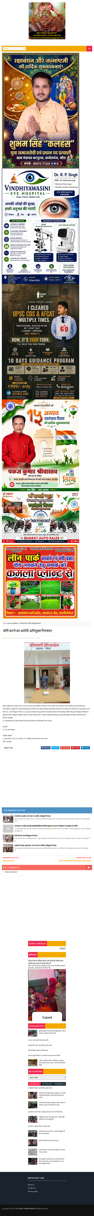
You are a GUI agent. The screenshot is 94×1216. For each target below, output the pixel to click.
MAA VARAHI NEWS (27, 1208)
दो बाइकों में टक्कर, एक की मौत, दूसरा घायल (40, 1045)
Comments (59, 1084)
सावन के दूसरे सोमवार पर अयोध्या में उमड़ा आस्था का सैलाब (44, 1055)
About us (31, 1185)
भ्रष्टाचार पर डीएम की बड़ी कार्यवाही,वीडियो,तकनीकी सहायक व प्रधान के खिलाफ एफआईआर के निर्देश (46, 826)
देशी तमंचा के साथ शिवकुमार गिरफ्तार (26, 835)
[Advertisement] (47, 780)
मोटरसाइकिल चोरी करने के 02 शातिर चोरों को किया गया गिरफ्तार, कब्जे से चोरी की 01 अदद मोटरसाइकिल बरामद (51, 1161)
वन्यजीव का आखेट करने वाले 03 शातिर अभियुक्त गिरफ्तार (32, 816)
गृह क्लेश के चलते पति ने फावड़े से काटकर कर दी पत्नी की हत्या (45, 1112)
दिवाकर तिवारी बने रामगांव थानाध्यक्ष (49, 1140)
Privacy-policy (33, 1191)
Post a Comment (11, 872)
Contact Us (32, 1188)
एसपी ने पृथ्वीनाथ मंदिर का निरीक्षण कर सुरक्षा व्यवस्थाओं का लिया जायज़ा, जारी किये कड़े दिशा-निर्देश (52, 1062)
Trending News (34, 1084)
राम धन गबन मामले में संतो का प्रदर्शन (38, 1040)
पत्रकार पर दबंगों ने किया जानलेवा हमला (39, 1126)
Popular (47, 1084)
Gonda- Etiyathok (12, 623)
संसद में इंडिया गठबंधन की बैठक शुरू (38, 1050)
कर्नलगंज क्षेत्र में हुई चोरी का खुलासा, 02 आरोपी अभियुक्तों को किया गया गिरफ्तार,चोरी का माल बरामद (52, 1095)
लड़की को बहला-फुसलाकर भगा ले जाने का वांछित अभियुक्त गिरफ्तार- (35, 845)
